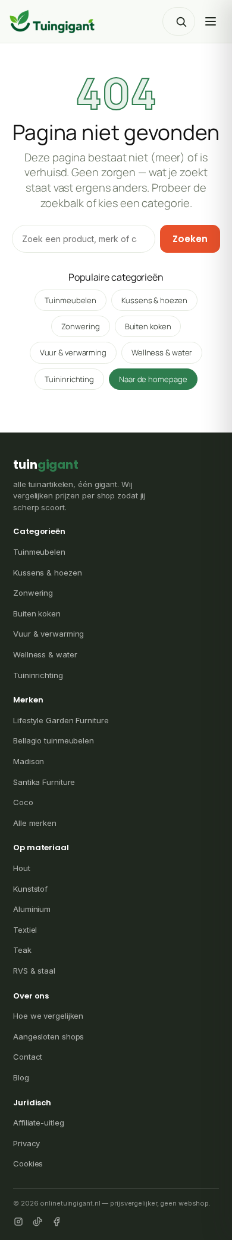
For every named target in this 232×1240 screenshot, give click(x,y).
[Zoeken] (181, 21)
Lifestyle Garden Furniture (60, 720)
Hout (21, 868)
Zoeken (190, 239)
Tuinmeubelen (70, 300)
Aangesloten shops (48, 1036)
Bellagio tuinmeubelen (53, 740)
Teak (22, 950)
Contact (27, 1056)
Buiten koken (148, 326)
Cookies (28, 1163)
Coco (23, 802)
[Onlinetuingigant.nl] (52, 21)
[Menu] (210, 21)
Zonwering (80, 326)
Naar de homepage (153, 379)
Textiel (25, 929)
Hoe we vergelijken (48, 1015)
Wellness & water (161, 352)
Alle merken (35, 823)
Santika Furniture (44, 782)
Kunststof (30, 889)
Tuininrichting (69, 379)
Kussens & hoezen (154, 300)
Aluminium (32, 909)
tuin (46, 464)
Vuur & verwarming (73, 352)
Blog (21, 1077)
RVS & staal (34, 970)
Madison (28, 761)
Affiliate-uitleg (38, 1122)
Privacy (26, 1143)
